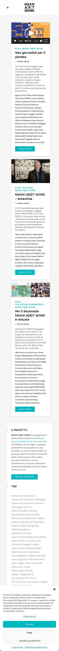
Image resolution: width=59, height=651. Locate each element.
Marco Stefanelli (33, 563)
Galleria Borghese (20, 529)
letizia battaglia (33, 548)
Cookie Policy (17, 647)
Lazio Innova (17, 548)
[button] (54, 589)
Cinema (27, 506)
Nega (29, 632)
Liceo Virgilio (17, 563)
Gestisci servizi (29, 616)
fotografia (33, 525)
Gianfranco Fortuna (21, 533)
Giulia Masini (17, 540)
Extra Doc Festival (20, 518)
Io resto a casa (33, 540)
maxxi (27, 566)
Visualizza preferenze (29, 640)
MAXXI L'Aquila (18, 574)
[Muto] (41, 40)
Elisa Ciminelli (32, 514)
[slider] (28, 41)
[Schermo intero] (46, 40)
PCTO (33, 577)
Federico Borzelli (20, 521)
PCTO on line (18, 581)
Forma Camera (19, 525)
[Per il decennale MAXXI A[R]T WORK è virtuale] (30, 289)
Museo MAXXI (23, 61)
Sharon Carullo (39, 581)
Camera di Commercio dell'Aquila (28, 499)
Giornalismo (40, 536)
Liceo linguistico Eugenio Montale (28, 555)
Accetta (29, 624)
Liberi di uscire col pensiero (25, 551)
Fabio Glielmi (37, 518)
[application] (30, 33)
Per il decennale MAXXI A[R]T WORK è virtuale (30, 315)
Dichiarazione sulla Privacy (36, 647)
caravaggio (17, 506)
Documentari (18, 514)
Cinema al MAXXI (20, 510)
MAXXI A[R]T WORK (21, 570)
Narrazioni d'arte (20, 577)
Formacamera (37, 521)
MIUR (30, 574)
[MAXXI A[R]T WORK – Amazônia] (30, 171)
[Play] (15, 40)
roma (28, 581)
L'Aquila (35, 544)
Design (33, 510)
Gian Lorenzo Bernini (22, 536)
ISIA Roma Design (20, 544)
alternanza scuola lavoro (23, 495)
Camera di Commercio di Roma (27, 503)
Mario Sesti (17, 566)
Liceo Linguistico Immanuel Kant (27, 559)
